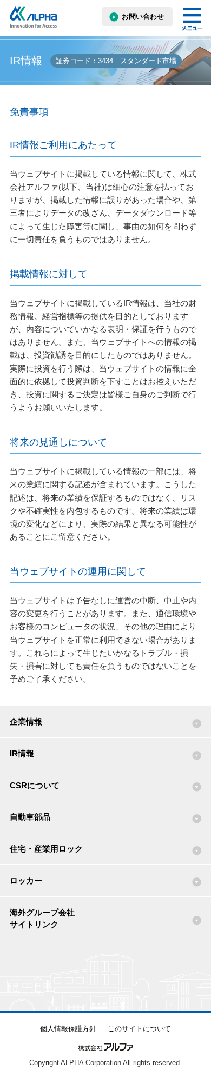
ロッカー (26, 880)
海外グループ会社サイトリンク (42, 918)
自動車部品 (30, 816)
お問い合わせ (143, 16)
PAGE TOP (193, 1036)
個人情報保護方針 (68, 1029)
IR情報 (22, 753)
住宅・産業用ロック (46, 848)
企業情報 (26, 721)
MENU (192, 19)
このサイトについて (139, 1029)
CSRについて (35, 785)
